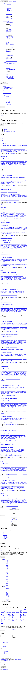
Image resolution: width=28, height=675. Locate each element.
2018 (7, 565)
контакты (9, 58)
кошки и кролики (5, 318)
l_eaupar (8, 474)
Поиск (4, 652)
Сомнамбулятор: (12, 1)
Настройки (8, 104)
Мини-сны (5, 540)
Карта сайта (5, 642)
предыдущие (14, 509)
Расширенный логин (7, 90)
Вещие (4, 538)
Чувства (5, 192)
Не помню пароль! (7, 93)
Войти (2, 83)
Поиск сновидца (9, 46)
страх (2, 461)
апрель (7, 590)
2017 (7, 566)
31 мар (2, 138)
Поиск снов (8, 4)
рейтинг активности (11, 61)
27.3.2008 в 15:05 (12, 490)
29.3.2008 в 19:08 (13, 297)
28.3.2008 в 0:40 (13, 474)
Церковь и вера (11, 158)
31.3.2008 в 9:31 (14, 185)
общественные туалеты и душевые (9, 398)
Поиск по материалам (10, 63)
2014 (7, 569)
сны (8, 17)
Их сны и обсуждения (10, 59)
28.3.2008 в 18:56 (13, 362)
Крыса (2, 413)
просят (9, 31)
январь (7, 587)
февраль (7, 588)
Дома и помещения (11, 272)
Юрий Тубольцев (9, 218)
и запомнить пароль (8, 87)
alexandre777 (8, 169)
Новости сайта (9, 72)
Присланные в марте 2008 (9, 131)
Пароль (2, 82)
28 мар (2, 299)
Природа (9, 240)
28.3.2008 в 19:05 (13, 347)
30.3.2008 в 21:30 (17, 218)
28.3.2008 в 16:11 (12, 411)
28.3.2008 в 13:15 (12, 440)
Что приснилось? (5, 123)
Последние (8, 8)
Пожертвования (9, 77)
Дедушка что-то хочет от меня (8, 382)
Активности (8, 52)
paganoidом (6, 659)
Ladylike (8, 457)
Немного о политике (5, 222)
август (7, 595)
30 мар (2, 204)
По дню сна (14, 629)
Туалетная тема (11, 400)
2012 (7, 572)
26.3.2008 (24, 411)
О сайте (5, 644)
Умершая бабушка (5, 366)
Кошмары (5, 304)
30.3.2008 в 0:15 (13, 282)
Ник (1, 80)
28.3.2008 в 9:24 (13, 457)
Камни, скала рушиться (6, 238)
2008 (7, 576)
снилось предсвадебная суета (7, 444)
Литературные (6, 209)
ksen (8, 411)
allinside (8, 185)
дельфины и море (5, 172)
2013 (7, 570)
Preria (7, 440)
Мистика (5, 158)
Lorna (8, 297)
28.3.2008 (24, 267)
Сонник (7, 43)
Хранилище (5, 651)
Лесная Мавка (9, 315)
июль (7, 594)
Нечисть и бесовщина (13, 289)
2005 (7, 580)
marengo (7, 331)
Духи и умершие (11, 368)
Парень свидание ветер (6, 302)
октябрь (7, 597)
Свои (12, 209)
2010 (7, 574)
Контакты (8, 102)
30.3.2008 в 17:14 (11, 235)
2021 (7, 561)
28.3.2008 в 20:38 (16, 315)
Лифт (2, 270)
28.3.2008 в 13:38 (14, 424)
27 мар (2, 475)
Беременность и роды (12, 192)
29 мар (2, 284)
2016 (7, 567)
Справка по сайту (10, 76)
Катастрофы (11, 304)
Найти (14, 637)
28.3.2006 (3, 380)
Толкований (8, 51)
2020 (7, 562)
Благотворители (9, 55)
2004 (7, 581)
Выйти (7, 96)
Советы (7, 42)
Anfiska (7, 267)
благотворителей (18, 659)
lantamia (8, 395)
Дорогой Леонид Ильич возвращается (9, 477)
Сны (4, 130)
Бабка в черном (4, 286)
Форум (4, 646)
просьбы (9, 30)
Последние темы (10, 66)
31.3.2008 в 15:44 (11, 153)
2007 (7, 578)
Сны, (4, 3)
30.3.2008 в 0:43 (13, 267)
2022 (7, 560)
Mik (6, 153)
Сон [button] (2, 116)
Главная (5, 129)
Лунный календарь (10, 44)
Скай (7, 490)
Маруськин (8, 202)
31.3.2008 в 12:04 (15, 169)
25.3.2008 (24, 490)
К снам (9, 37)
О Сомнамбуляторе (10, 78)
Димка (8, 282)
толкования (9, 36)
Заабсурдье (3, 207)
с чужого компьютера (8, 88)
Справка (5, 643)
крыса (2, 493)
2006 (7, 579)
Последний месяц (10, 25)
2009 (7, 575)
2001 (7, 585)
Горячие (7, 9)
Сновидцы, (5, 45)
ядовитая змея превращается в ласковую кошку (12, 349)
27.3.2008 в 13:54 (14, 506)
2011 (7, 573)
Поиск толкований (10, 22)
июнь (7, 593)
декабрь (7, 600)
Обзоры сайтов (9, 14)
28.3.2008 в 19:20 (13, 331)
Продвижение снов (10, 32)
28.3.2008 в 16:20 (13, 395)
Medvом (2, 659)
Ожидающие (9, 29)
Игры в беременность (6, 189)
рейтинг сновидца (11, 19)
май (6, 592)
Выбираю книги (4, 140)
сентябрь (8, 596)
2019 (7, 563)
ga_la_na (8, 506)
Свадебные (10, 447)
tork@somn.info (7, 660)
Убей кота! (3, 427)
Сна (6, 50)
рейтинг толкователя (11, 38)
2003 (7, 582)
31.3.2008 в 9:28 (14, 202)
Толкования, (6, 21)
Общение (8, 100)
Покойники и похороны (13, 385)
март (7, 589)
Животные (9, 175)
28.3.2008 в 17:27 (16, 379)
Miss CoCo (8, 250)
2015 (7, 568)
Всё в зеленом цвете (5, 254)
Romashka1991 (9, 379)
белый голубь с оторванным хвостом (9, 334)
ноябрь (7, 599)
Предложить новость (10, 73)
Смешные (5, 225)
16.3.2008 (25, 474)
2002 (7, 583)
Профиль (8, 101)
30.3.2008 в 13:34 (15, 250)
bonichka (8, 424)
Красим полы (4, 156)
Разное (4, 62)
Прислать (5, 653)
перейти (5, 601)
